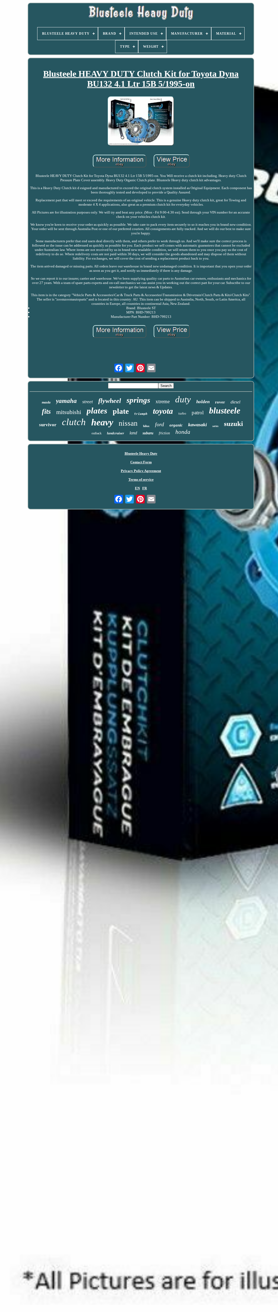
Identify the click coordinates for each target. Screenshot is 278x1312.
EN (137, 488)
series (215, 426)
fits (46, 411)
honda (182, 432)
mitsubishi (68, 412)
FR (144, 488)
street (87, 401)
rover (220, 402)
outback (96, 433)
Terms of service (141, 479)
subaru (148, 433)
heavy (102, 422)
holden (203, 401)
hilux (146, 426)
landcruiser (115, 433)
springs (138, 400)
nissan (128, 423)
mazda (46, 402)
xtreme (163, 401)
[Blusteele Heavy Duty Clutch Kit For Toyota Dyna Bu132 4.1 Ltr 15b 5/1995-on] (141, 121)
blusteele (224, 410)
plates (97, 410)
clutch (74, 422)
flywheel (109, 400)
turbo (182, 413)
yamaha (66, 401)
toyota (163, 410)
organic (176, 425)
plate (121, 411)
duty (183, 399)
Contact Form (141, 462)
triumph (140, 414)
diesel (235, 402)
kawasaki (197, 424)
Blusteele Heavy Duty (141, 453)
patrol (198, 412)
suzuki (233, 423)
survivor (47, 424)
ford (159, 424)
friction (164, 433)
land (133, 433)
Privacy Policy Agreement (141, 471)
